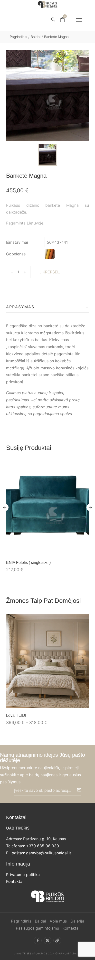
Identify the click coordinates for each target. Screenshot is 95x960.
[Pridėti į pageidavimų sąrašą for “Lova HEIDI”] (73, 703)
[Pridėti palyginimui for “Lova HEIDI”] (84, 703)
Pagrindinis (18, 37)
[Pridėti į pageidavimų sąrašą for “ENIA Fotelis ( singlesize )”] (73, 550)
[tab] (47, 307)
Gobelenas (16, 254)
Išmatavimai (17, 242)
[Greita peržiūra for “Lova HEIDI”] (47, 661)
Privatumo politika (23, 874)
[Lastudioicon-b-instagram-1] (47, 940)
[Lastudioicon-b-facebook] (38, 940)
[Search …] (53, 19)
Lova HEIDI (16, 715)
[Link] (57, 940)
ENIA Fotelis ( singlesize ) (28, 562)
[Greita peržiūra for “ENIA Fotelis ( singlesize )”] (47, 508)
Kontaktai (14, 881)
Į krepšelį (50, 272)
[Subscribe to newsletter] (79, 789)
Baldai (35, 37)
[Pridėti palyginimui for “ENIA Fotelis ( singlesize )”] (84, 550)
